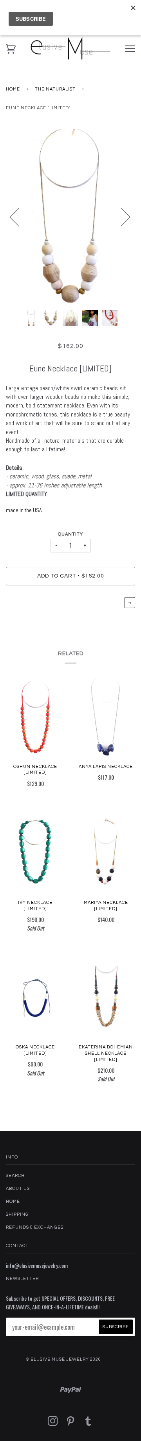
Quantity (70, 534)
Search (15, 1175)
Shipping (17, 1214)
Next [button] (121, 216)
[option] (70, 216)
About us (18, 1188)
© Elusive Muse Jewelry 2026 (63, 1359)
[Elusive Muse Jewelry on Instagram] (53, 1423)
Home (13, 89)
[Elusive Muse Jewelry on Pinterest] (70, 1423)
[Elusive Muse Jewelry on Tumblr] (88, 1423)
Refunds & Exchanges (34, 1227)
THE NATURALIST (55, 89)
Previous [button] (19, 216)
